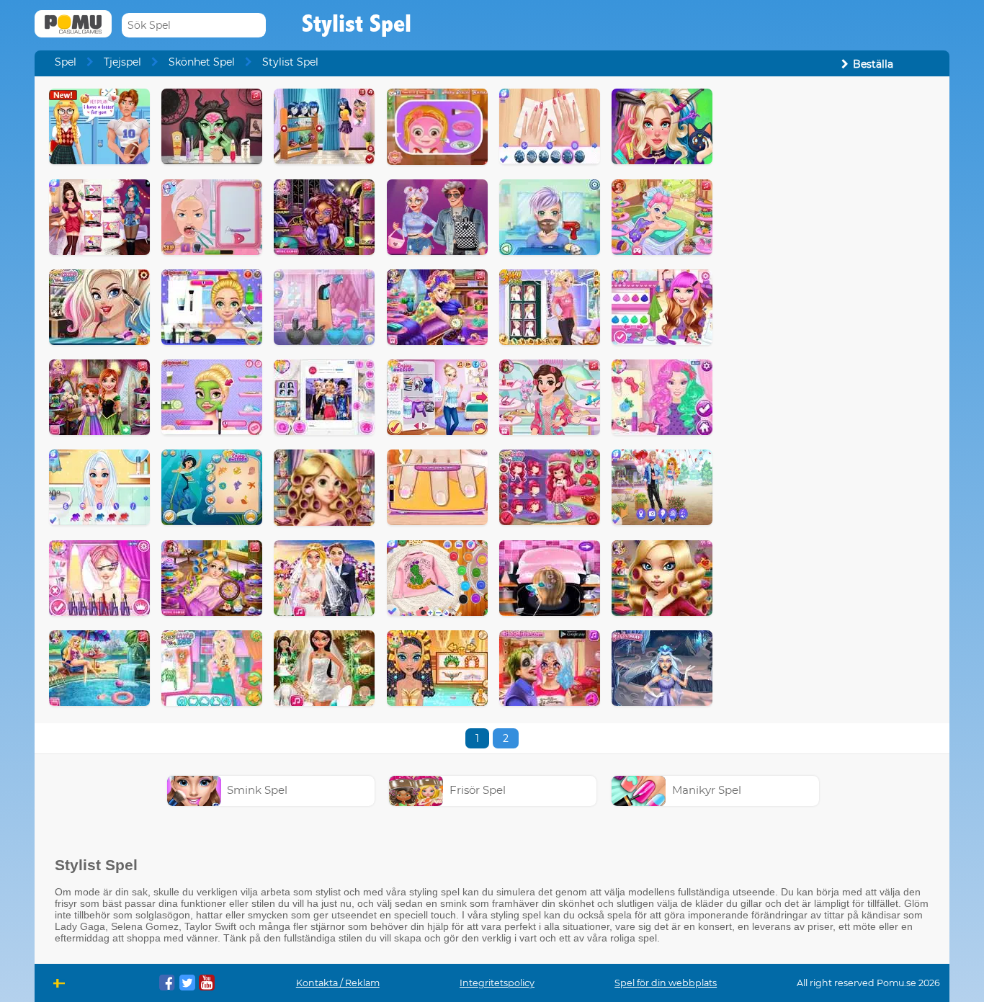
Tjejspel (122, 61)
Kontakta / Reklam (338, 983)
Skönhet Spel (202, 61)
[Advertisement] (831, 305)
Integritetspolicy (497, 983)
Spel (65, 61)
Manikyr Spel (706, 790)
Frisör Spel (477, 790)
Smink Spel (257, 790)
